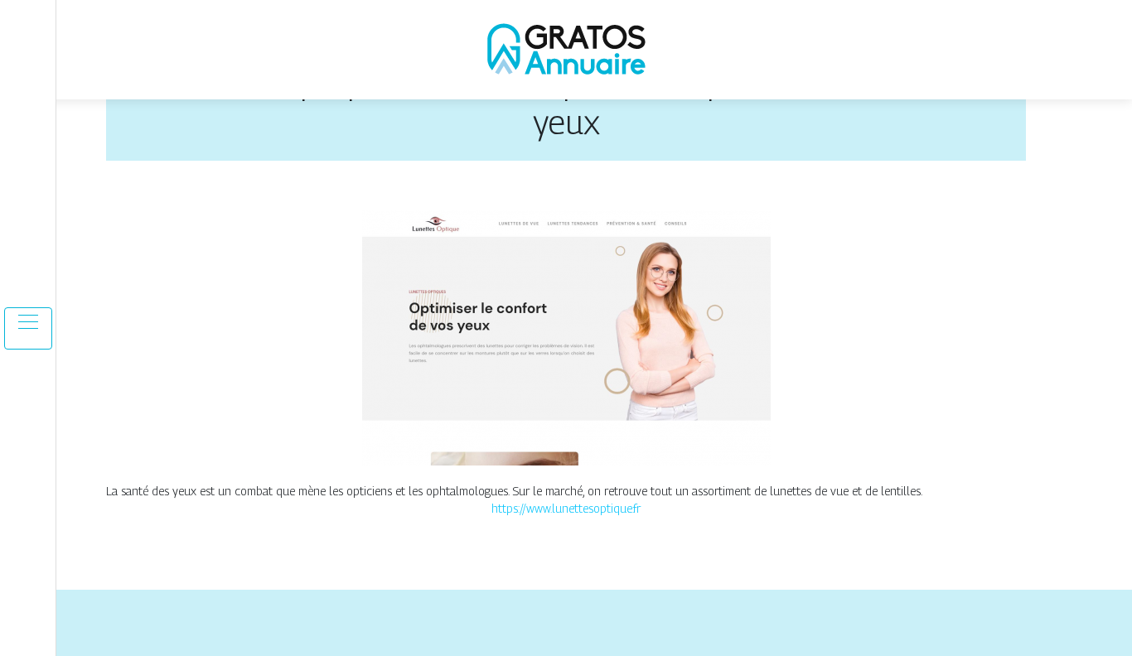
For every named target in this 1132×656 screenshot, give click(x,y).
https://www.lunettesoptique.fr (566, 508)
